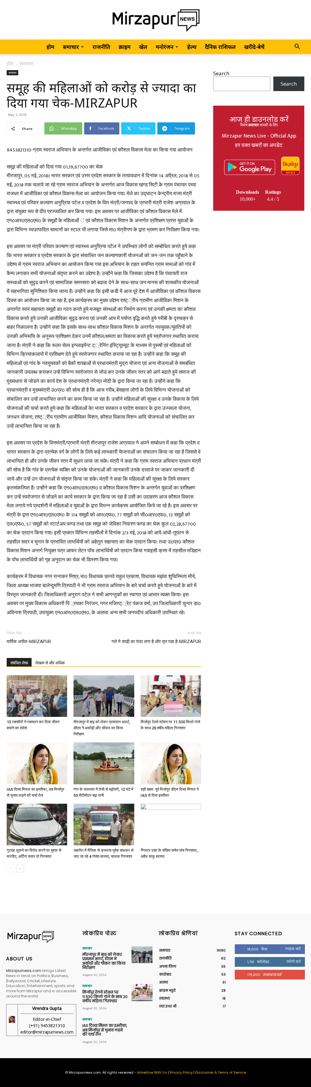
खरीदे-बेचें (254, 46)
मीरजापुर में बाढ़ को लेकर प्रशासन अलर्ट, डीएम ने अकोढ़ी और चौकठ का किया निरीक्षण (101, 728)
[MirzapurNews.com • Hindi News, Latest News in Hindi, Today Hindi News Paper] (155, 20)
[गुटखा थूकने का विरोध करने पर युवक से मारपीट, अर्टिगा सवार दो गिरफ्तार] (37, 824)
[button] (297, 46)
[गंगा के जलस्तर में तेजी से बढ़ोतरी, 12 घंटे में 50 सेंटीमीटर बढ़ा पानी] (103, 763)
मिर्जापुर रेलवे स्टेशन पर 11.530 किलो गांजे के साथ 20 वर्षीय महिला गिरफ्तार (105, 997)
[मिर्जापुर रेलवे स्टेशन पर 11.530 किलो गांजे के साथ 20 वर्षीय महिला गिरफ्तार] (171, 696)
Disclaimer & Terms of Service (220, 1072)
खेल (143, 46)
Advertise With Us (152, 1072)
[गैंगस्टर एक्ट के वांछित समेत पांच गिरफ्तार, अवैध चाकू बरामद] (171, 824)
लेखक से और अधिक (50, 662)
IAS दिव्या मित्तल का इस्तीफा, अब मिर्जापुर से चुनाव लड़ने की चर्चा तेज (104, 1030)
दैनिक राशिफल (220, 46)
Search (221, 73)
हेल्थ (192, 46)
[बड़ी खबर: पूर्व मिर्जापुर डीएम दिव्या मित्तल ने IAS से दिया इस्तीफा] (171, 763)
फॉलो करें (293, 961)
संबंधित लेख (19, 662)
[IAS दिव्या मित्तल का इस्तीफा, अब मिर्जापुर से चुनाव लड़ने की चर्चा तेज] (37, 763)
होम (50, 46)
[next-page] (20, 868)
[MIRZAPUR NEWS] (41, 936)
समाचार (71, 46)
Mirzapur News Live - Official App (259, 136)
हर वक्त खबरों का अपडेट (258, 145)
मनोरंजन (164, 46)
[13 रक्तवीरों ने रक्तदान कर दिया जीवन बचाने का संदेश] (37, 696)
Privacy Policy (181, 1072)
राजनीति (101, 46)
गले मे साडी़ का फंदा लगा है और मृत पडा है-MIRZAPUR (156, 641)
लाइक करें (293, 948)
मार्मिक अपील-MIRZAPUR (29, 641)
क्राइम (125, 46)
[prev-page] (10, 868)
